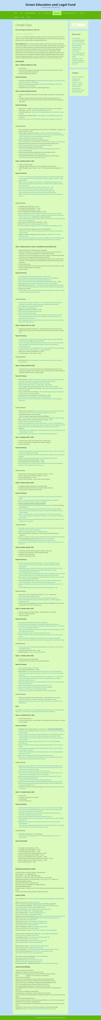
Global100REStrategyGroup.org (27, 587)
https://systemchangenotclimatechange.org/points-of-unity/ (35, 685)
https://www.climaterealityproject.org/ (39, 937)
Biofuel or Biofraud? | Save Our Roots (29, 537)
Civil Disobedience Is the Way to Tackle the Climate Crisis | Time (36, 187)
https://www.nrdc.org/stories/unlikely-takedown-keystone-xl (35, 280)
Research (16, 17)
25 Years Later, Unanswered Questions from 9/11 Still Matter (78, 40)
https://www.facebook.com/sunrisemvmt (53, 898)
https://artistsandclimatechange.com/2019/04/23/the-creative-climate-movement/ (41, 287)
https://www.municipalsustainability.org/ (30, 311)
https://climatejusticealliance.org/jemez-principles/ (33, 502)
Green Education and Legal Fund (50, 4)
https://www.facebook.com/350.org (29, 902)
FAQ (40, 13)
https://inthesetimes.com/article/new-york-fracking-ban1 (34, 278)
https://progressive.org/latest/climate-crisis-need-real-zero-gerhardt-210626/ (40, 776)
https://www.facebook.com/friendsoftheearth (44, 930)
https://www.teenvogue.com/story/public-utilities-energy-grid (35, 687)
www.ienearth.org (40, 916)
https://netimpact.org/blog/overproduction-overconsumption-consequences (39, 638)
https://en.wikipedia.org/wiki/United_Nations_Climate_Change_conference (39, 426)
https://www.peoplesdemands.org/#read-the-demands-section (36, 505)
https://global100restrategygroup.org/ (46, 587)
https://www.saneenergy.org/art (27, 313)
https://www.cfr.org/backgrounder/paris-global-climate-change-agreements (44, 425)
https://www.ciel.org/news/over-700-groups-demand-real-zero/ (36, 755)
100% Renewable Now (30, 13)
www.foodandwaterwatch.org (37, 912)
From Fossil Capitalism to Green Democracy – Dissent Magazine (44, 671)
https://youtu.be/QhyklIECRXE (37, 652)
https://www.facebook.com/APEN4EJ (25, 958)
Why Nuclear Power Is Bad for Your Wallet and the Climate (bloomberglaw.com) (40, 766)
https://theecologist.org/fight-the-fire (41, 110)
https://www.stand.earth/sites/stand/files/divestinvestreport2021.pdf (37, 281)
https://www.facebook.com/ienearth (55, 916)
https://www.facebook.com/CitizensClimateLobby (28, 942)
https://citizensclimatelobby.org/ (38, 940)
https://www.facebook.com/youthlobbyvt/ (39, 909)
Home (15, 13)
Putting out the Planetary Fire (70, 13)
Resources (82, 13)
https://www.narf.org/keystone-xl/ (28, 308)
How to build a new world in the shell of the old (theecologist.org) (36, 190)
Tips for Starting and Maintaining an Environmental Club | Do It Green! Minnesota (41, 343)
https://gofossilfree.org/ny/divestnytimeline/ (31, 306)
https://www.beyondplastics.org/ (33, 960)
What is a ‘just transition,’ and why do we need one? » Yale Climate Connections (40, 514)
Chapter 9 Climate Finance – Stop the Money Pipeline (77, 84)
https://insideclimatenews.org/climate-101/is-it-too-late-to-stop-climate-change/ (41, 808)
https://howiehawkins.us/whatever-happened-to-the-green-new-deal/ (37, 699)
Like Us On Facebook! (78, 77)
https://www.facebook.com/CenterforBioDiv (27, 928)
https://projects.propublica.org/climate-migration (32, 154)
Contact (28, 17)
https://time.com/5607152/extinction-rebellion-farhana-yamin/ (36, 189)
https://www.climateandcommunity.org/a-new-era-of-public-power (37, 690)
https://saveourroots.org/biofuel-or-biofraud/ (52, 537)
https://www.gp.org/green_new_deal (28, 668)
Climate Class (57, 13)
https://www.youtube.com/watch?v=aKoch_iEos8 (32, 157)
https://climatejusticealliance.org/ (38, 923)
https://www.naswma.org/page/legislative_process (50, 285)
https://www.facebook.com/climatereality (26, 939)
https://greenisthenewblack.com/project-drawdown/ (33, 622)
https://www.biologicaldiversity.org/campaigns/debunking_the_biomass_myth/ (40, 781)
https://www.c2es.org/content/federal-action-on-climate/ (34, 383)
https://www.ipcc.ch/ (45, 879)
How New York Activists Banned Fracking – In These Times (34, 276)
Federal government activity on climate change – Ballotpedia (35, 385)
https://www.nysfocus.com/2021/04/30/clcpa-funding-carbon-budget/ (38, 283)
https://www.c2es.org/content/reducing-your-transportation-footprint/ (38, 598)
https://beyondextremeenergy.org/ (39, 946)
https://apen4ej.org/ (42, 956)
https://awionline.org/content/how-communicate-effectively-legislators (38, 433)
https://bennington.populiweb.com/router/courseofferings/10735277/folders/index (41, 238)
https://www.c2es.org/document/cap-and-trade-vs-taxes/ (34, 771)
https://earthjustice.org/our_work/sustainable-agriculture (34, 633)
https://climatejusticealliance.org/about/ (48, 500)
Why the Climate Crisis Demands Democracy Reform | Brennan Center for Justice (40, 315)
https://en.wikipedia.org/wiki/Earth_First (36, 224)
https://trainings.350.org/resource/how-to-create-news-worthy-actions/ (38, 458)
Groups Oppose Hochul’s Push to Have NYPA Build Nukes (78, 90)
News (22, 17)
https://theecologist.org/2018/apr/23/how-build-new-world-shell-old (37, 192)
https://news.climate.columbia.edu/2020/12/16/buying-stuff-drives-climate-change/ (42, 640)
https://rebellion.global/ (33, 949)
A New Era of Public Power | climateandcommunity (33, 689)
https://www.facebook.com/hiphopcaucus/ (36, 921)
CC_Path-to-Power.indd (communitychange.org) (32, 176)
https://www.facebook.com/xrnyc (50, 949)
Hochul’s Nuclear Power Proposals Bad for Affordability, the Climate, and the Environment (78, 47)
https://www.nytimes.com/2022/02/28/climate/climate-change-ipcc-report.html (40, 119)
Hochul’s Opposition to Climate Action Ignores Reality (78, 54)
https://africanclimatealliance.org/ (43, 951)
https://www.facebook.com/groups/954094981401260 (30, 907)
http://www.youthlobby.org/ (23, 911)
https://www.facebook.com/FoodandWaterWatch (28, 914)
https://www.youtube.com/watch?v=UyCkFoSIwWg (41, 711)
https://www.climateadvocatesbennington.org (45, 905)
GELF (21, 13)
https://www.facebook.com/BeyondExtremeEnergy (29, 947)
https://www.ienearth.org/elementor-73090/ (31, 138)
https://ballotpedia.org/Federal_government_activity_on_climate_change (38, 386)
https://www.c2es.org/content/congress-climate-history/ (40, 381)
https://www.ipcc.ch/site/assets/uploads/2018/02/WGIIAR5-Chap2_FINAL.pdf (43, 418)
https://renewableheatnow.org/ (49, 963)
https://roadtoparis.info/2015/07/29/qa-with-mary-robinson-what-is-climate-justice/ (42, 142)
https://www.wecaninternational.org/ (50, 918)
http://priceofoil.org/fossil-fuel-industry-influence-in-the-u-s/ (35, 816)
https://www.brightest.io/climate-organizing (38, 350)
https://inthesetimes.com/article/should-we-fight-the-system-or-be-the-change (40, 213)
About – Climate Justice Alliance (27, 500)
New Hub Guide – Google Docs (27, 339)
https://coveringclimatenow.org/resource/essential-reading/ (35, 145)
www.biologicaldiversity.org (39, 926)
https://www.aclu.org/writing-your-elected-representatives (35, 397)
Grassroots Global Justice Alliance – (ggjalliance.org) (33, 531)
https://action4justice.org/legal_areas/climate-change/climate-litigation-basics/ (40, 225)
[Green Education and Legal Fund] (50, 7)
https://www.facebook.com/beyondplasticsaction (28, 961)
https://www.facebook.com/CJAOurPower (26, 925)
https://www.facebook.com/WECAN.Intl (26, 919)
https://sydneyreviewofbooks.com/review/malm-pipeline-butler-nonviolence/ (40, 239)
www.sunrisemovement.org (34, 898)
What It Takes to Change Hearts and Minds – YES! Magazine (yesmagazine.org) (40, 182)
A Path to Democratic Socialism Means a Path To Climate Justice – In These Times (41, 676)
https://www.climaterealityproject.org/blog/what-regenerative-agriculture (39, 624)
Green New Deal (47, 13)
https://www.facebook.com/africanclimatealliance (29, 953)
